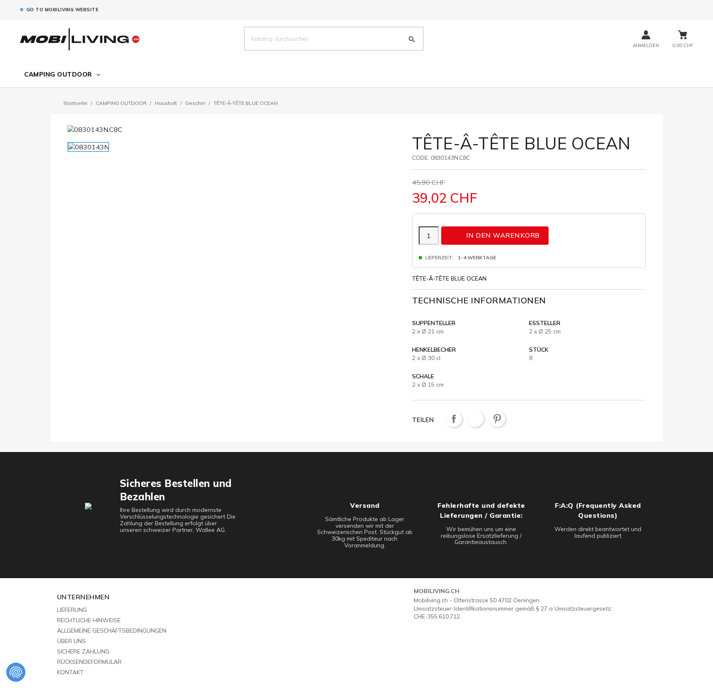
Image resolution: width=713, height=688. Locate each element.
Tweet (475, 418)
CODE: (420, 157)
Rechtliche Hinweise (89, 620)
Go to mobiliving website (62, 9)
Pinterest (497, 418)
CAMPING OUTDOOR (58, 74)
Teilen (453, 418)
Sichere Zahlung (83, 651)
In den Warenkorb (495, 235)
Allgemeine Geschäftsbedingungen (111, 630)
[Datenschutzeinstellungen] (15, 672)
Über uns (71, 641)
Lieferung (72, 609)
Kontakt (70, 672)
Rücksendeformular (89, 662)
